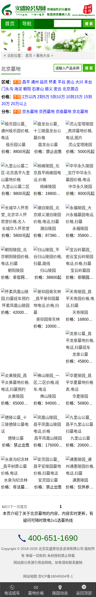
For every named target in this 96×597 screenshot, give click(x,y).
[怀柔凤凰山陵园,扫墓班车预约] (15, 295)
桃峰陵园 (48, 187)
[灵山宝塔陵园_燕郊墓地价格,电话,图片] (80, 131)
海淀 (18, 89)
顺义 (49, 89)
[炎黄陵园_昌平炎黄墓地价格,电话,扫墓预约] (15, 382)
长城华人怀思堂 (16, 228)
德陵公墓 (16, 438)
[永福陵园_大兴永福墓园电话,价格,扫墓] (80, 215)
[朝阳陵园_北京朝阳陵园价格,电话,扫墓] (15, 256)
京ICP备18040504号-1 (55, 576)
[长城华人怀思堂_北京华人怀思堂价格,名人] (15, 215)
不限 (17, 82)
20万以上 (19, 104)
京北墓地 (80, 112)
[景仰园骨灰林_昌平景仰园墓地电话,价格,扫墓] (48, 302)
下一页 (15, 507)
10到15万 (74, 97)
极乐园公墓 (16, 145)
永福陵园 (80, 228)
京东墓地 (30, 112)
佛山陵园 (48, 396)
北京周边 (70, 89)
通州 (35, 82)
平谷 (61, 82)
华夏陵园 (80, 396)
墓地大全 (43, 55)
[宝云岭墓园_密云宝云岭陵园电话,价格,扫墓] (80, 256)
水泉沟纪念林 (16, 480)
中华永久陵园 (80, 187)
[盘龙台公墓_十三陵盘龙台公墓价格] (48, 131)
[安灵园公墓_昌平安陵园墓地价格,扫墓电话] (48, 466)
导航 (27, 23)
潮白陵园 (48, 228)
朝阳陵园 (16, 270)
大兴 (79, 82)
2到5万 (43, 97)
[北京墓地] (48, 10)
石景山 (38, 89)
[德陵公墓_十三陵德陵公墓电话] (15, 424)
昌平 (26, 82)
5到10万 (57, 97)
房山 (70, 82)
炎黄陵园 (16, 396)
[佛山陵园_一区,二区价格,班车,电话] (48, 382)
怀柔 (53, 82)
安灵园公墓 (48, 480)
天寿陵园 (80, 312)
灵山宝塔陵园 (80, 145)
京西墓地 (47, 112)
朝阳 (27, 89)
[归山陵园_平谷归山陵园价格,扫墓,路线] (48, 256)
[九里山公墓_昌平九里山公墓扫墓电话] (80, 424)
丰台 (88, 82)
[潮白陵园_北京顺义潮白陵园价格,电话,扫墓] (48, 215)
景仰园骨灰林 (48, 319)
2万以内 (29, 97)
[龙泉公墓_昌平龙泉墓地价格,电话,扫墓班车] (80, 340)
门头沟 (7, 89)
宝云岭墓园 (80, 270)
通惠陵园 (80, 480)
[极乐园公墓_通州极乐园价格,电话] (15, 131)
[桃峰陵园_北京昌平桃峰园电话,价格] (48, 173)
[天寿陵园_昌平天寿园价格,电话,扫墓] (80, 298)
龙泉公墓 (80, 354)
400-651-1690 (53, 538)
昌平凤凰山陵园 (48, 438)
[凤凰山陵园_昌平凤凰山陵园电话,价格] (48, 424)
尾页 (23, 507)
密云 (58, 89)
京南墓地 (63, 112)
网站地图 (30, 576)
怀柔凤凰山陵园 (16, 305)
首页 (10, 23)
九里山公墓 (80, 438)
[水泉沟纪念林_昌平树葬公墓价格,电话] (15, 466)
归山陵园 (48, 270)
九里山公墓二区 (16, 187)
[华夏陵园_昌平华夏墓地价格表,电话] (80, 382)
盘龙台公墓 (48, 145)
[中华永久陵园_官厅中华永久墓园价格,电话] (80, 173)
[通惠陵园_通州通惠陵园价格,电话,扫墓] (80, 466)
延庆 (44, 82)
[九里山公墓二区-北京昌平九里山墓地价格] (15, 173)
